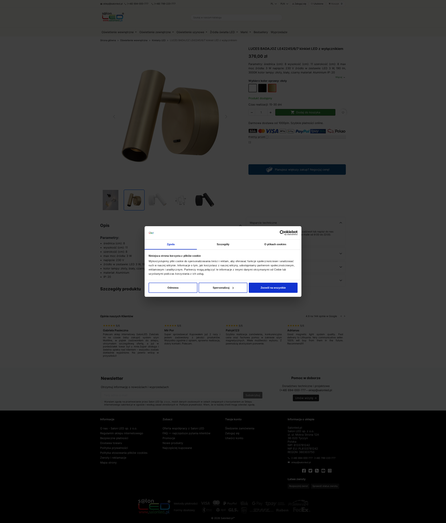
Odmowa (172, 287)
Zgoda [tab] (171, 244)
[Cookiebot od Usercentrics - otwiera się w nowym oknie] (282, 232)
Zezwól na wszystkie (273, 287)
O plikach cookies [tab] (275, 244)
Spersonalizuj (221, 287)
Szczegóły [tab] (223, 244)
